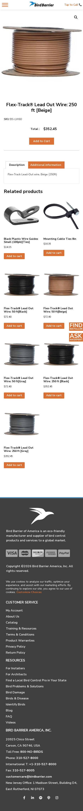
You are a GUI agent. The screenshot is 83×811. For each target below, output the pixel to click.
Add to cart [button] (14, 256)
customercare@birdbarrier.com (29, 777)
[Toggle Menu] (5, 5)
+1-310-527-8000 (42, 764)
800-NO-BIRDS (31, 752)
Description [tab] (17, 165)
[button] (75, 17)
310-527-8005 (24, 770)
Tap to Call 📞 (73, 5)
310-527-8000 (27, 758)
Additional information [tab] (45, 165)
